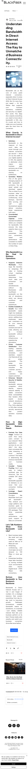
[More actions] (21, 20)
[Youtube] (15, 737)
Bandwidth (9, 640)
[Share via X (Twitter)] (10, 648)
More (14, 11)
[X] (19, 737)
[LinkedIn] (9, 737)
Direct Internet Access (12, 637)
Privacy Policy (15, 760)
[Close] (26, 756)
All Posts (6, 11)
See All (20, 659)
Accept (13, 764)
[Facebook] (10, 725)
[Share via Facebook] (6, 648)
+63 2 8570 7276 (14, 748)
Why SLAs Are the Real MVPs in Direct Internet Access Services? (14, 678)
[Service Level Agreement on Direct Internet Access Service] (14, 668)
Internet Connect (11, 643)
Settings (14, 767)
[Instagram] (18, 725)
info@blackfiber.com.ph (14, 749)
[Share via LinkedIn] (14, 648)
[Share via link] (18, 648)
